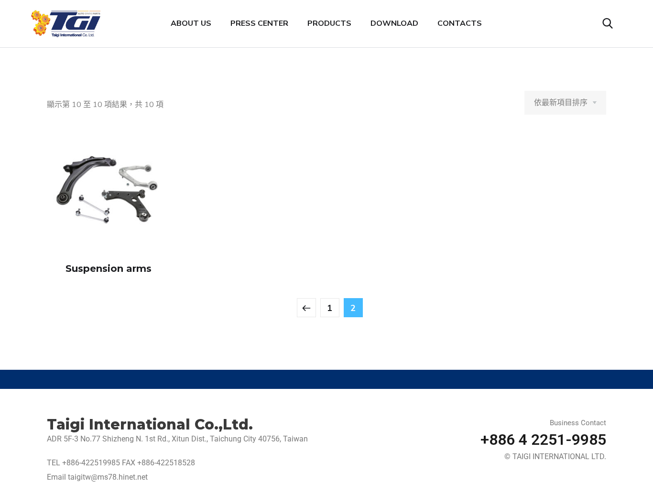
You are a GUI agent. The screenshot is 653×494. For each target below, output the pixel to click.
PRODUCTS (329, 23)
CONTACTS (459, 23)
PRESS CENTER (259, 23)
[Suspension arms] (108, 190)
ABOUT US (191, 23)
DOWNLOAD (394, 23)
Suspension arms (108, 268)
